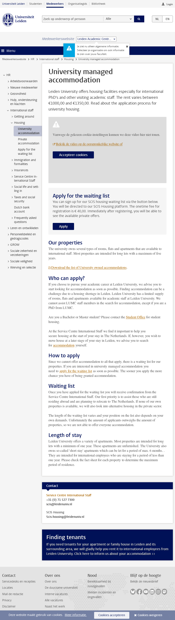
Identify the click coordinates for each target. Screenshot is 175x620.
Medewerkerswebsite (14, 59)
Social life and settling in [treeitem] (26, 189)
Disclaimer (9, 606)
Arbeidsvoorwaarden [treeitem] (24, 81)
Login (169, 4)
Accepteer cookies (73, 155)
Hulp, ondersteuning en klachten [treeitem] (23, 102)
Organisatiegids (77, 4)
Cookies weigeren (150, 615)
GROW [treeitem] (14, 245)
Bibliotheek (98, 4)
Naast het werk (55, 606)
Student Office (135, 317)
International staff (49, 59)
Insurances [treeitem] (21, 170)
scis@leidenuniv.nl (59, 504)
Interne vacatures (56, 594)
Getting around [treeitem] (24, 117)
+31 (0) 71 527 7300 (60, 500)
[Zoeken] (139, 19)
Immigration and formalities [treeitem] (25, 162)
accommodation (63, 345)
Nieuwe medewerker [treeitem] (24, 88)
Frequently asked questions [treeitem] (25, 220)
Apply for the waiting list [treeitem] (26, 152)
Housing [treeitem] (19, 123)
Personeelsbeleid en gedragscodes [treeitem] (23, 236)
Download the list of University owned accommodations (89, 267)
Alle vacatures (54, 600)
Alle (108, 19)
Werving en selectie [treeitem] (23, 268)
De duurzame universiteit (61, 588)
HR (32, 59)
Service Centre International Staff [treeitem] (25, 179)
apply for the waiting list (76, 371)
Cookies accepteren (111, 615)
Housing (69, 59)
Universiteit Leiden (13, 4)
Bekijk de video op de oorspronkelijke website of (89, 144)
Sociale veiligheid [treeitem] (21, 261)
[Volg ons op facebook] (139, 592)
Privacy (7, 600)
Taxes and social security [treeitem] (24, 199)
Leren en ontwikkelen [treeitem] (24, 228)
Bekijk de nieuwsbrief (144, 582)
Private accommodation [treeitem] (28, 141)
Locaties (7, 588)
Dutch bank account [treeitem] (21, 209)
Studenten (35, 4)
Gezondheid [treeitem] (18, 94)
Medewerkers (55, 4)
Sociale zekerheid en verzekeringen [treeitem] (23, 253)
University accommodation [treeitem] (28, 131)
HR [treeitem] (8, 75)
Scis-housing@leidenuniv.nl (65, 517)
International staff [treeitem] (22, 110)
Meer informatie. (76, 615)
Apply (63, 226)
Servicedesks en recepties (18, 582)
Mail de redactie (12, 594)
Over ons (51, 582)
